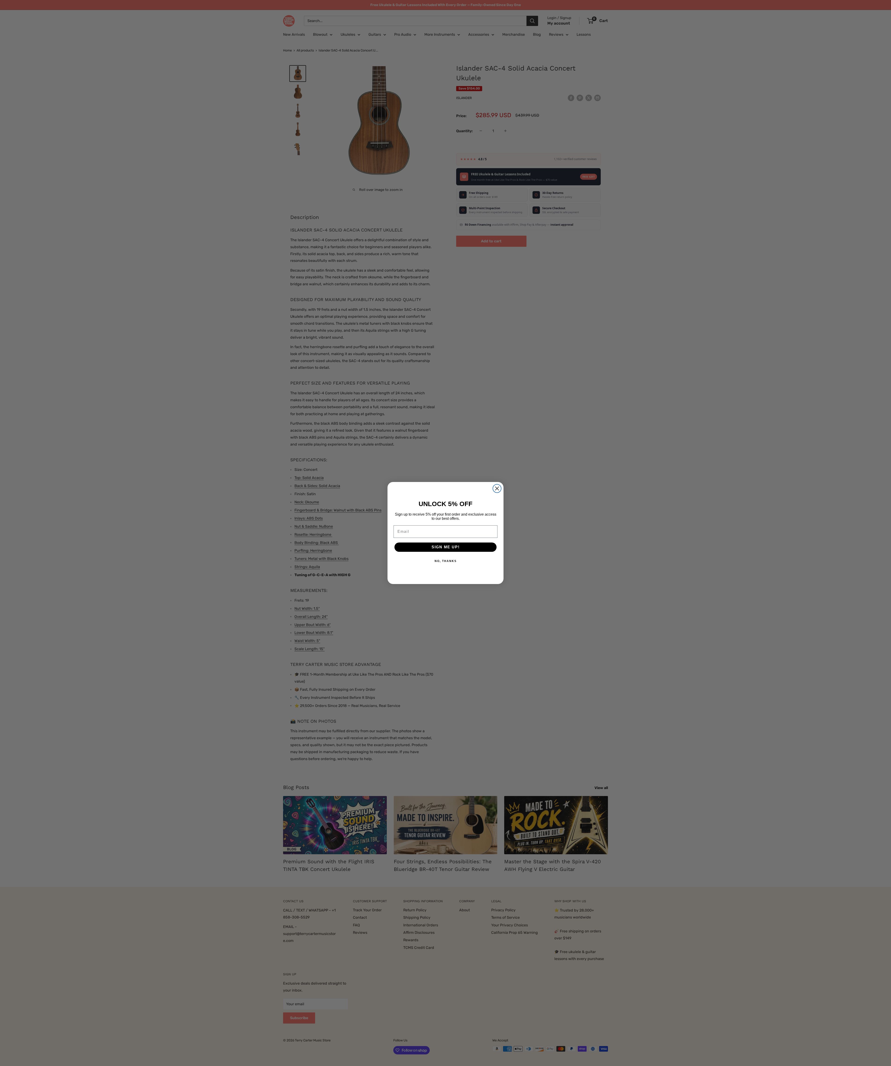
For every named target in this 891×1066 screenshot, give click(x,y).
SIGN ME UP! (446, 547)
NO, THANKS (446, 561)
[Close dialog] (497, 488)
